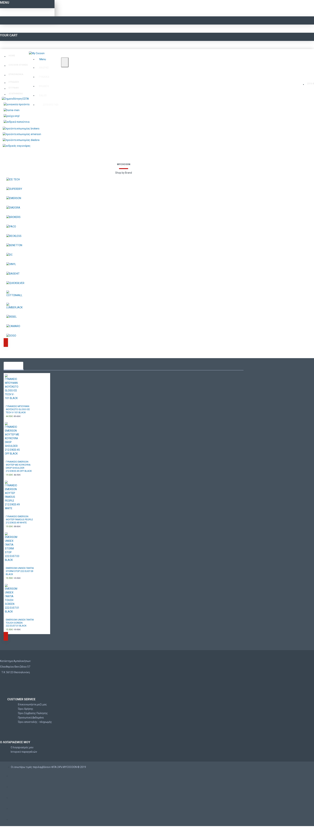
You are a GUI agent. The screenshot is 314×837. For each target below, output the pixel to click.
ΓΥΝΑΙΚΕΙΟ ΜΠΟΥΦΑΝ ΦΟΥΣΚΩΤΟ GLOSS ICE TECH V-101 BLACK (18, 409)
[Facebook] (11, 679)
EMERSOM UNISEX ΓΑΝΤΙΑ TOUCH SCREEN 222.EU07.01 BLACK (20, 622)
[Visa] (13, 775)
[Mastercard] (13, 786)
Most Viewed (13, 365)
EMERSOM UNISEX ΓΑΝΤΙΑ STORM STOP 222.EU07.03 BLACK (20, 571)
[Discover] (13, 808)
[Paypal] (13, 818)
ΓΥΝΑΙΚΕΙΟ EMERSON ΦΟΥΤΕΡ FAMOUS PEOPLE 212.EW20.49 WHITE (19, 519)
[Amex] (13, 797)
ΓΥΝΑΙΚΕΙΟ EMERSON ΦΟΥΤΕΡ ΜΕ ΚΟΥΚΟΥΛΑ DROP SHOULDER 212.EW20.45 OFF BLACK (19, 466)
